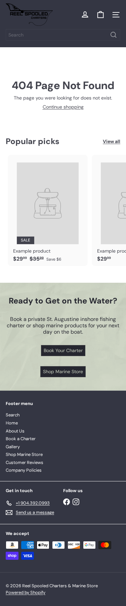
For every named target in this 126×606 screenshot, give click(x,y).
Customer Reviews (24, 462)
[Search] (113, 35)
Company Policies (24, 470)
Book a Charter (21, 439)
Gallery (13, 447)
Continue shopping (63, 107)
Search (12, 415)
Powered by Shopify (25, 592)
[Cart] (100, 14)
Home (12, 423)
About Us (15, 431)
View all (111, 141)
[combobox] (63, 35)
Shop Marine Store (24, 454)
